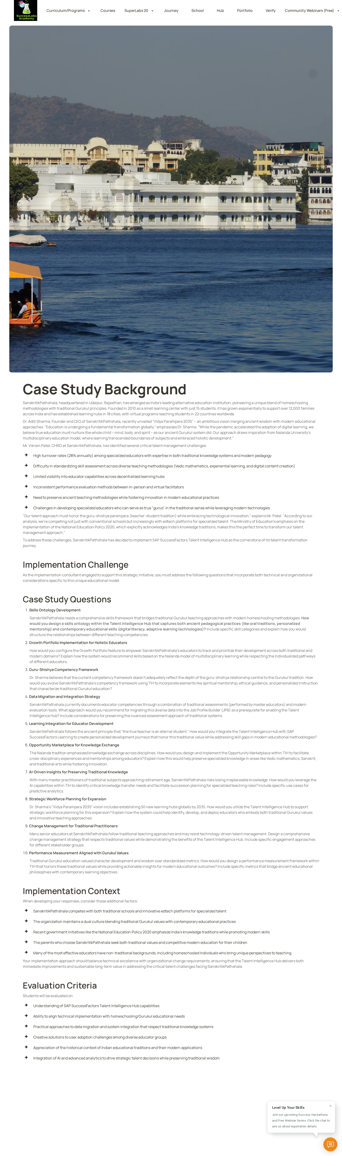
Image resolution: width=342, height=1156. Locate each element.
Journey (171, 10)
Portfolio (245, 10)
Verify (271, 10)
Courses (108, 10)
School (197, 10)
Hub (220, 10)
